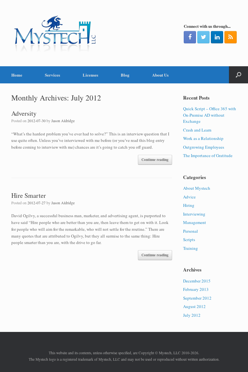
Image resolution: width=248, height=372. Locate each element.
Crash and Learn (197, 130)
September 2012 (197, 298)
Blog (125, 75)
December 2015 (197, 281)
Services (52, 75)
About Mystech (196, 188)
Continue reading (155, 159)
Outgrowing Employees (203, 147)
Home (16, 75)
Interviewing (194, 214)
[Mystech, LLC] (54, 33)
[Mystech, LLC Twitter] (203, 37)
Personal (190, 231)
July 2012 (192, 315)
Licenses (90, 75)
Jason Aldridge (63, 120)
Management (194, 222)
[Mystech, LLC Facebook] (190, 37)
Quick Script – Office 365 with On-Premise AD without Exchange (209, 115)
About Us (160, 75)
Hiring (188, 205)
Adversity (23, 113)
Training (190, 248)
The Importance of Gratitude (207, 155)
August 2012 (194, 306)
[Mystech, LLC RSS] (230, 37)
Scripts (189, 239)
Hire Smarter (28, 195)
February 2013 (196, 289)
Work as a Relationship (203, 138)
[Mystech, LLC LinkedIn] (217, 37)
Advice (189, 197)
